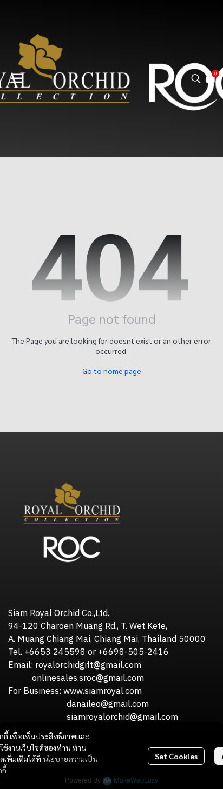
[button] (196, 78)
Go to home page (111, 371)
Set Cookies (176, 756)
